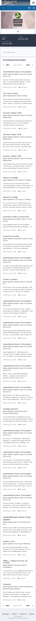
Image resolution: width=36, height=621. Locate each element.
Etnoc (16, 586)
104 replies (23, 87)
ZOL (15, 544)
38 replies (22, 555)
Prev (7, 65)
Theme (14, 614)
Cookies (31, 614)
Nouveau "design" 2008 (12, 113)
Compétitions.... (8, 567)
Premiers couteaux (10, 279)
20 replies (23, 251)
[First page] (3, 65)
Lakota (16, 282)
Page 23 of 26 (17, 65)
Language (5, 614)
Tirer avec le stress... (11, 93)
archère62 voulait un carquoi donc (16, 217)
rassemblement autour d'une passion (17, 72)
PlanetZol (27, 544)
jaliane (5, 74)
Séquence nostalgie (10, 178)
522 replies (23, 128)
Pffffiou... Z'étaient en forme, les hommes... (15, 562)
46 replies (23, 191)
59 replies (23, 230)
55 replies (23, 107)
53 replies (22, 600)
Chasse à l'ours (9, 541)
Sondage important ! (10, 409)
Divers (25, 96)
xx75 (16, 180)
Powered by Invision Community (18, 618)
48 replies (23, 424)
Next (28, 65)
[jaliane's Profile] (18, 31)
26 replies (23, 295)
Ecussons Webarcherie (10, 413)
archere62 (17, 238)
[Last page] (32, 65)
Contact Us (23, 614)
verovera (17, 565)
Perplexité (7, 584)
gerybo (16, 115)
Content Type (10, 52)
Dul (15, 96)
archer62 (17, 219)
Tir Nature (27, 180)
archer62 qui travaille (11, 236)
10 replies (22, 578)
